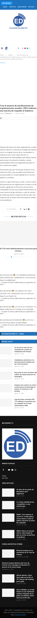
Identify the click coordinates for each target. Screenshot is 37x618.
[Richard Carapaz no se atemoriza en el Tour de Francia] (8, 553)
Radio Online (22, 7)
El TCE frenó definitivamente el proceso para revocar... (18, 249)
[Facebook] (18, 48)
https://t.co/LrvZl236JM (25, 309)
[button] (14, 3)
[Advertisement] (18, 83)
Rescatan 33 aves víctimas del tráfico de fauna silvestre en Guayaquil (25, 374)
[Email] (27, 48)
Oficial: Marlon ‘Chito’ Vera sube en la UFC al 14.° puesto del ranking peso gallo (25, 578)
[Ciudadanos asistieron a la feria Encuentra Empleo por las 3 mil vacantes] (6, 363)
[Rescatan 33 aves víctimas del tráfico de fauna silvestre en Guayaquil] (6, 375)
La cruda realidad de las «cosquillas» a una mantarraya (25, 504)
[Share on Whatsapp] (26, 209)
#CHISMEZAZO (17, 320)
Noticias (31, 7)
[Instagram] (22, 48)
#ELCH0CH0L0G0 (6, 291)
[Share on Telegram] (28, 209)
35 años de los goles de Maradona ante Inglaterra (25, 491)
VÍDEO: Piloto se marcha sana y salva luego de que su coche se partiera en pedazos (25, 534)
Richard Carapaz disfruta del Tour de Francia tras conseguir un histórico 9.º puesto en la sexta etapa (16, 565)
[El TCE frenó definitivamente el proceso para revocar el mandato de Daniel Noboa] (18, 233)
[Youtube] (25, 48)
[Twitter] (20, 48)
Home (2, 55)
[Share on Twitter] (22, 209)
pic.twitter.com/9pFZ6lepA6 (18, 323)
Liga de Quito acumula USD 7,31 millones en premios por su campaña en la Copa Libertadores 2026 (25, 402)
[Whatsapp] (29, 48)
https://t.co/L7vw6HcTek (8, 296)
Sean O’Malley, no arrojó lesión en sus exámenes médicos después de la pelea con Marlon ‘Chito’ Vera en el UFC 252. (25, 594)
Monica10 (9, 113)
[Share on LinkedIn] (24, 209)
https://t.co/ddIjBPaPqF (8, 280)
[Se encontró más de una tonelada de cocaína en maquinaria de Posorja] (6, 350)
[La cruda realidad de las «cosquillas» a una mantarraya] (8, 505)
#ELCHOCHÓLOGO (6, 275)
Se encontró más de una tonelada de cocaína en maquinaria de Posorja (23, 349)
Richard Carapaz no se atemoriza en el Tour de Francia (25, 552)
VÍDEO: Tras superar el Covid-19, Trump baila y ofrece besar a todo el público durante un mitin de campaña (25, 519)
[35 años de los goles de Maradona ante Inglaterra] (8, 492)
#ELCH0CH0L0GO (6, 320)
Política (10, 55)
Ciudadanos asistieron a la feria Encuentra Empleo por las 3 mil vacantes (24, 362)
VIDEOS (5, 7)
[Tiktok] (32, 48)
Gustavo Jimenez (20, 615)
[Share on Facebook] (20, 209)
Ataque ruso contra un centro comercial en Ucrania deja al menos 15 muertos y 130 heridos (25, 388)
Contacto (12, 7)
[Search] (35, 48)
